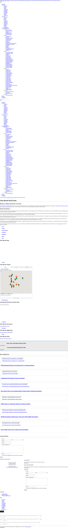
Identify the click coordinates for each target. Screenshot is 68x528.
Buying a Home (4, 493)
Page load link (2, 527)
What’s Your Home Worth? (6, 495)
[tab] (35, 226)
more (39, 515)
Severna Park (4, 509)
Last (23, 439)
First (12, 439)
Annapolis (3, 499)
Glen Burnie (4, 505)
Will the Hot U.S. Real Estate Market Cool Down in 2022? (11, 397)
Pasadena (3, 507)
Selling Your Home (5, 494)
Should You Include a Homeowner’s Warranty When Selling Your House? (13, 410)
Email (3, 440)
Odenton (3, 506)
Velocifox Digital (28, 526)
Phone (3, 442)
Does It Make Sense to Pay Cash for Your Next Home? (14, 429)
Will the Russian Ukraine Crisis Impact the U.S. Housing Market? (13, 360)
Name (3, 438)
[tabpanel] (34, 240)
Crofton (3, 502)
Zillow (34, 525)
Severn (3, 508)
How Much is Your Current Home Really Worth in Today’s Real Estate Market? (14, 384)
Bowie (3, 501)
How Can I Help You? (5, 444)
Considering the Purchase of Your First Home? (9, 371)
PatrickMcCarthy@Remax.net (13, 467)
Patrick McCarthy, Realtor (12, 197)
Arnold (3, 500)
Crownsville (4, 503)
